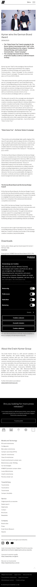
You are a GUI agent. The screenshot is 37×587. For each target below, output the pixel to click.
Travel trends (5, 490)
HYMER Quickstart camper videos (11, 468)
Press (3, 526)
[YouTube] (12, 543)
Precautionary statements (8, 577)
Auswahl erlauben (18, 323)
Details (29, 312)
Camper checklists (6, 493)
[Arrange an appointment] (11, 429)
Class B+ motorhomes (7, 454)
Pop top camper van (7, 477)
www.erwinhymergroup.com (9, 383)
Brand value (4, 523)
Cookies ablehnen (18, 328)
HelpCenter (4, 507)
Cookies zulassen (18, 318)
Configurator (5, 446)
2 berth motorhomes (7, 474)
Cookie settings (20, 580)
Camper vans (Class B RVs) (9, 452)
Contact (3, 510)
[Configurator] (26, 429)
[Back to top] (34, 568)
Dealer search (5, 504)
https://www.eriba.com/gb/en (9, 556)
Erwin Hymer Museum (7, 529)
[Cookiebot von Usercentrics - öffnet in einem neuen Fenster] (27, 257)
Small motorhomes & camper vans (11, 460)
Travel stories (5, 485)
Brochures (4, 512)
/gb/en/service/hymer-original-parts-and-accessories (16, 550)
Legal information (23, 577)
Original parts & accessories (9, 501)
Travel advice (5, 487)
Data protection (27, 574)
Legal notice (17, 574)
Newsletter (4, 515)
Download (4, 249)
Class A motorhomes (7, 457)
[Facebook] (7, 543)
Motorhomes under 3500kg (9, 463)
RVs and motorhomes (7, 443)
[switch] (32, 294)
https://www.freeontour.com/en (10, 563)
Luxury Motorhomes (7, 471)
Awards (3, 532)
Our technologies (6, 465)
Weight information (6, 574)
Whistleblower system (7, 580)
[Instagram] (2, 543)
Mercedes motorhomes (8, 449)
